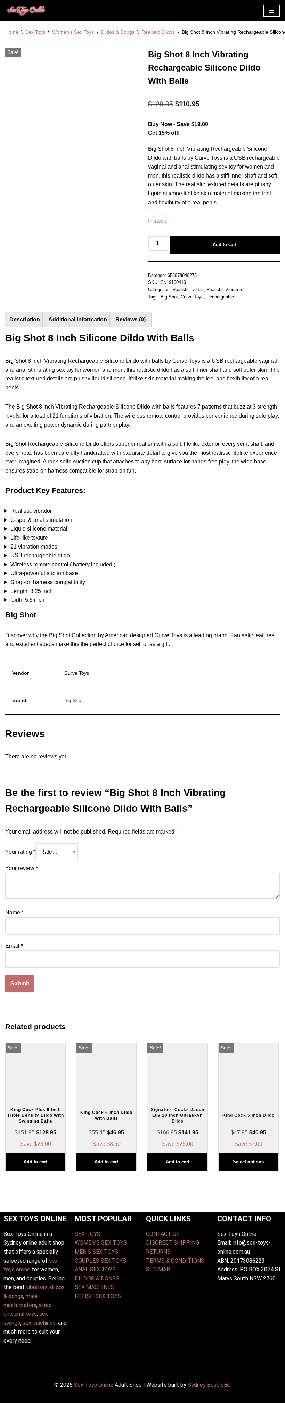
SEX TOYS (87, 1234)
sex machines (39, 1323)
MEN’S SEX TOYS (96, 1251)
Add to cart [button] (35, 1161)
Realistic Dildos (158, 32)
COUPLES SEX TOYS (100, 1260)
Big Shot (169, 297)
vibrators (37, 1287)
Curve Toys (192, 297)
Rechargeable (220, 297)
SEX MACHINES (94, 1287)
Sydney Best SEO (209, 1384)
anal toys (26, 1314)
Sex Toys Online (93, 1384)
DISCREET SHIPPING (172, 1242)
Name (14, 913)
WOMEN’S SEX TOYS (101, 1242)
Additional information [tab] (77, 319)
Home (11, 32)
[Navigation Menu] (271, 11)
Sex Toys (35, 32)
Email (14, 946)
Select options (248, 1161)
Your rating (20, 852)
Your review (21, 868)
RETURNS (158, 1251)
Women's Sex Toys (73, 32)
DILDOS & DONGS (97, 1278)
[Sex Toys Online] (26, 10)
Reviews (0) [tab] (130, 319)
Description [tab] (24, 319)
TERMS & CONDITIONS (175, 1260)
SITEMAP (158, 1269)
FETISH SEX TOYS (98, 1296)
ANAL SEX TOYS (95, 1269)
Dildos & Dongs (118, 32)
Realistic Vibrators (224, 289)
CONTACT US (163, 1234)
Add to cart (224, 244)
